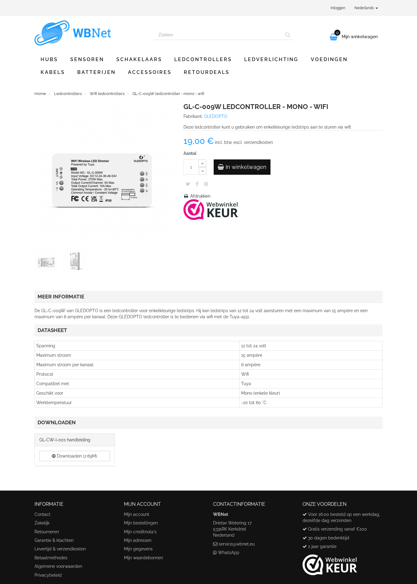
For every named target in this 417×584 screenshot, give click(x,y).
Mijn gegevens (138, 548)
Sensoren (87, 59)
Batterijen (96, 72)
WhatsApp (228, 552)
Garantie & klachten (54, 540)
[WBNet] (89, 33)
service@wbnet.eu (237, 544)
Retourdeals (207, 72)
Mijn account (136, 514)
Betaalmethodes (50, 557)
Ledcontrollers (203, 59)
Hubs (49, 59)
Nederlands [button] (364, 8)
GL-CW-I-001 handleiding (64, 439)
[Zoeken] (287, 35)
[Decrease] (202, 171)
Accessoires (150, 72)
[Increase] (202, 163)
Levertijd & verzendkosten (60, 548)
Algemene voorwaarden (58, 566)
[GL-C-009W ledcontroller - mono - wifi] (47, 262)
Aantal (189, 153)
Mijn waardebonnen (143, 557)
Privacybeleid (48, 575)
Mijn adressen (137, 540)
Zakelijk (41, 522)
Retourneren (46, 531)
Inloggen (338, 8)
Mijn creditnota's (140, 531)
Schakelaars (139, 59)
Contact (42, 514)
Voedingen (329, 59)
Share (197, 183)
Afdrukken (199, 196)
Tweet (187, 183)
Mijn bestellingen (141, 522)
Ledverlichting (271, 59)
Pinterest (206, 183)
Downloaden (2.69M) (76, 456)
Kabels (53, 72)
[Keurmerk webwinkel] (330, 562)
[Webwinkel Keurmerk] (210, 208)
